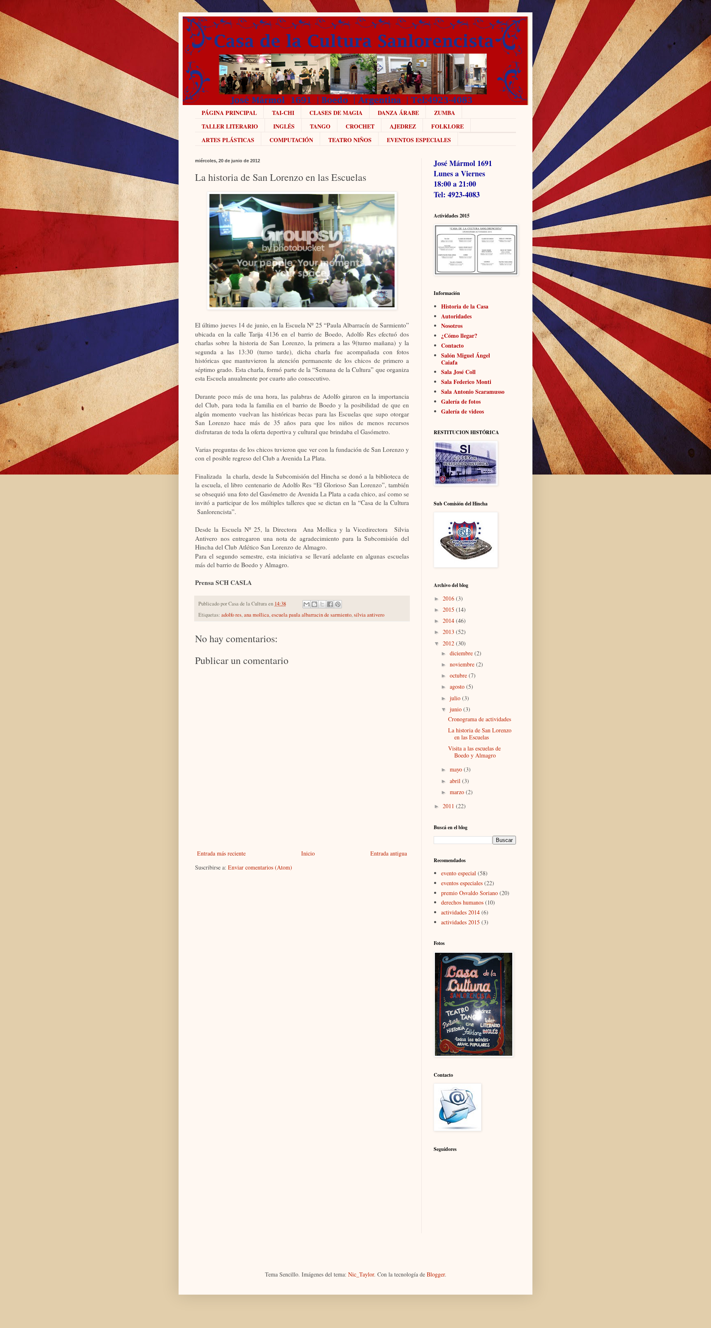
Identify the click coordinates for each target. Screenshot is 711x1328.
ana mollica (256, 614)
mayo (456, 769)
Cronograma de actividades (479, 719)
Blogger (436, 1274)
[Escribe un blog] (314, 604)
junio (456, 709)
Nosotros (451, 325)
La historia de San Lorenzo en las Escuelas (479, 733)
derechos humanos (462, 902)
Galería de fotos (461, 401)
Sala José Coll (458, 371)
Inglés (284, 126)
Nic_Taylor (361, 1274)
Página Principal (229, 112)
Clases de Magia (335, 112)
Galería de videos (462, 411)
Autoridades (456, 316)
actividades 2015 (460, 922)
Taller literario (230, 126)
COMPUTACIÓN (291, 140)
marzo (457, 792)
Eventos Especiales (419, 140)
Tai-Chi (283, 112)
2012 (448, 643)
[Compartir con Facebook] (330, 604)
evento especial (458, 873)
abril (455, 781)
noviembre (462, 664)
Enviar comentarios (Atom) (260, 867)
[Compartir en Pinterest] (338, 604)
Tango (320, 126)
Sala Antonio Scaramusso (472, 391)
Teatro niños (350, 140)
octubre (458, 675)
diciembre (461, 653)
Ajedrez (403, 126)
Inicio (308, 853)
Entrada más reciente (221, 853)
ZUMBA (444, 112)
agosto (457, 686)
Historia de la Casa (464, 306)
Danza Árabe (398, 112)
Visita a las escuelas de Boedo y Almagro (474, 751)
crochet (360, 126)
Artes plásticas (228, 140)
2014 (448, 620)
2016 (448, 598)
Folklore (447, 126)
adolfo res (231, 614)
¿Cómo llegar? (459, 335)
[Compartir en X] (322, 604)
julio (455, 698)
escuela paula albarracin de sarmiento (311, 614)
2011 (448, 806)
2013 (448, 632)
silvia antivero (369, 614)
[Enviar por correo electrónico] (306, 604)
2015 (448, 609)
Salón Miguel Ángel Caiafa (465, 359)
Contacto (452, 345)
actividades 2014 (460, 912)
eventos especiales (462, 883)
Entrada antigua (388, 853)
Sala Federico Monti (466, 381)
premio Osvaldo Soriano (469, 893)
